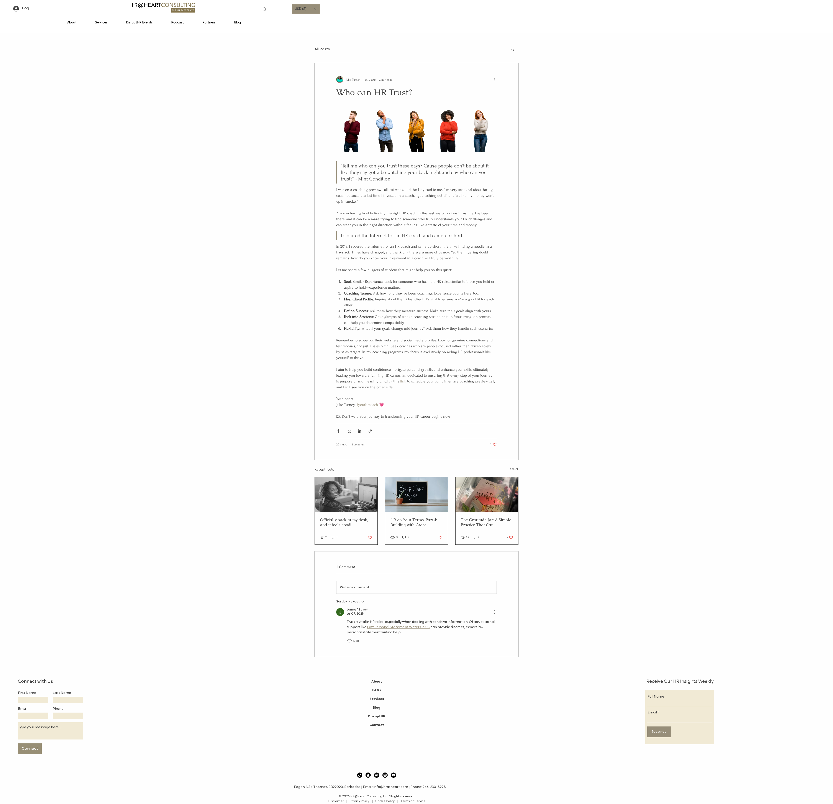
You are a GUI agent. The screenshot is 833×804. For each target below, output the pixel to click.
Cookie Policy (386, 801)
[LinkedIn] (376, 775)
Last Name (62, 693)
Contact (376, 725)
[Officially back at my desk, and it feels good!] (346, 494)
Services (376, 699)
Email (22, 709)
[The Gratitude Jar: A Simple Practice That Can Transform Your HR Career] (487, 494)
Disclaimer (337, 801)
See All (514, 468)
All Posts (322, 49)
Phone (58, 709)
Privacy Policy (359, 801)
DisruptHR (376, 716)
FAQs (376, 690)
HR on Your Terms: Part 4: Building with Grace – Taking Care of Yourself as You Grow (414, 522)
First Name (27, 693)
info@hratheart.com (391, 787)
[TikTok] (359, 775)
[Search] (264, 9)
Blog (376, 708)
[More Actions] (494, 612)
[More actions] (494, 79)
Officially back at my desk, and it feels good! (344, 522)
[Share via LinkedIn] (359, 431)
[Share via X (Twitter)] (349, 431)
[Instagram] (385, 775)
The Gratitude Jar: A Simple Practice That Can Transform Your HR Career (486, 522)
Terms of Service (411, 801)
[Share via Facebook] (338, 431)
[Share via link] (370, 431)
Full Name (656, 696)
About (376, 681)
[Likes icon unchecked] (349, 641)
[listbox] (306, 9)
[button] (306, 9)
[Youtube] (393, 775)
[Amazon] (368, 775)
